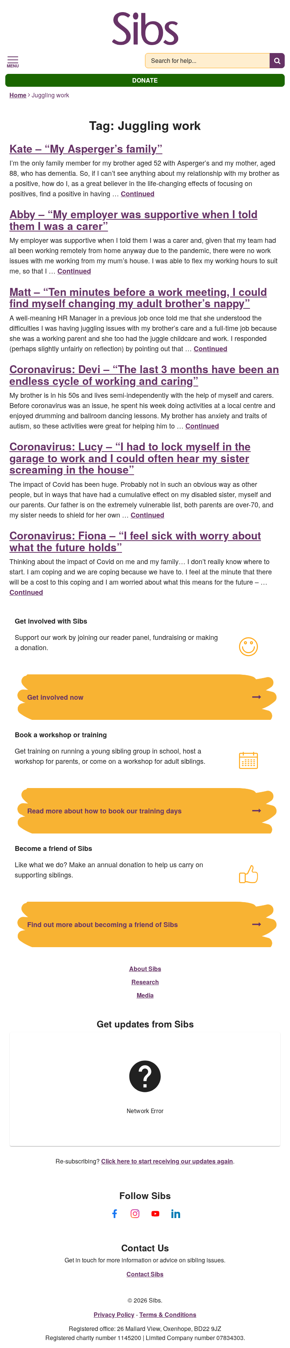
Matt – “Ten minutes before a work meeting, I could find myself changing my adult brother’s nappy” (138, 297)
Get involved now (55, 697)
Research (145, 981)
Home (17, 95)
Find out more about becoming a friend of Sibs (102, 924)
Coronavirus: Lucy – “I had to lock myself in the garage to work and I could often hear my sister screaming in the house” (130, 457)
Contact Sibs (145, 1274)
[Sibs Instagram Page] (134, 1213)
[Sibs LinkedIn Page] (175, 1213)
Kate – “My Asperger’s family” (85, 148)
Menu (13, 65)
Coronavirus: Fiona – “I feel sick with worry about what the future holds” (135, 541)
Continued (137, 194)
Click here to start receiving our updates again (167, 1161)
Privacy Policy (114, 1314)
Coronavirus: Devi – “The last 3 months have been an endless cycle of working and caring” (144, 374)
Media (145, 995)
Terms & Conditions (167, 1314)
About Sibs (145, 968)
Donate (145, 80)
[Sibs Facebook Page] (114, 1213)
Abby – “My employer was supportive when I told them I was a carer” (133, 219)
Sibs (145, 28)
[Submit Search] (277, 60)
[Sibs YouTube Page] (155, 1213)
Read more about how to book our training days (104, 811)
